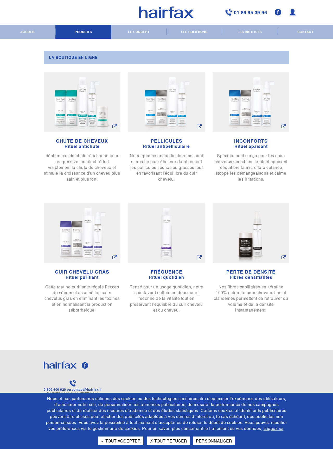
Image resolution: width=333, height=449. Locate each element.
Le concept (138, 31)
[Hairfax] (166, 12)
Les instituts (250, 31)
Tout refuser (170, 441)
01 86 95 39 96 (250, 12)
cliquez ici (274, 428)
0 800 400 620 (55, 389)
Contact (305, 31)
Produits (83, 31)
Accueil (27, 31)
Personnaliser (214, 441)
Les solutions (194, 31)
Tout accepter (122, 441)
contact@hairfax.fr (87, 389)
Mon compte (293, 12)
